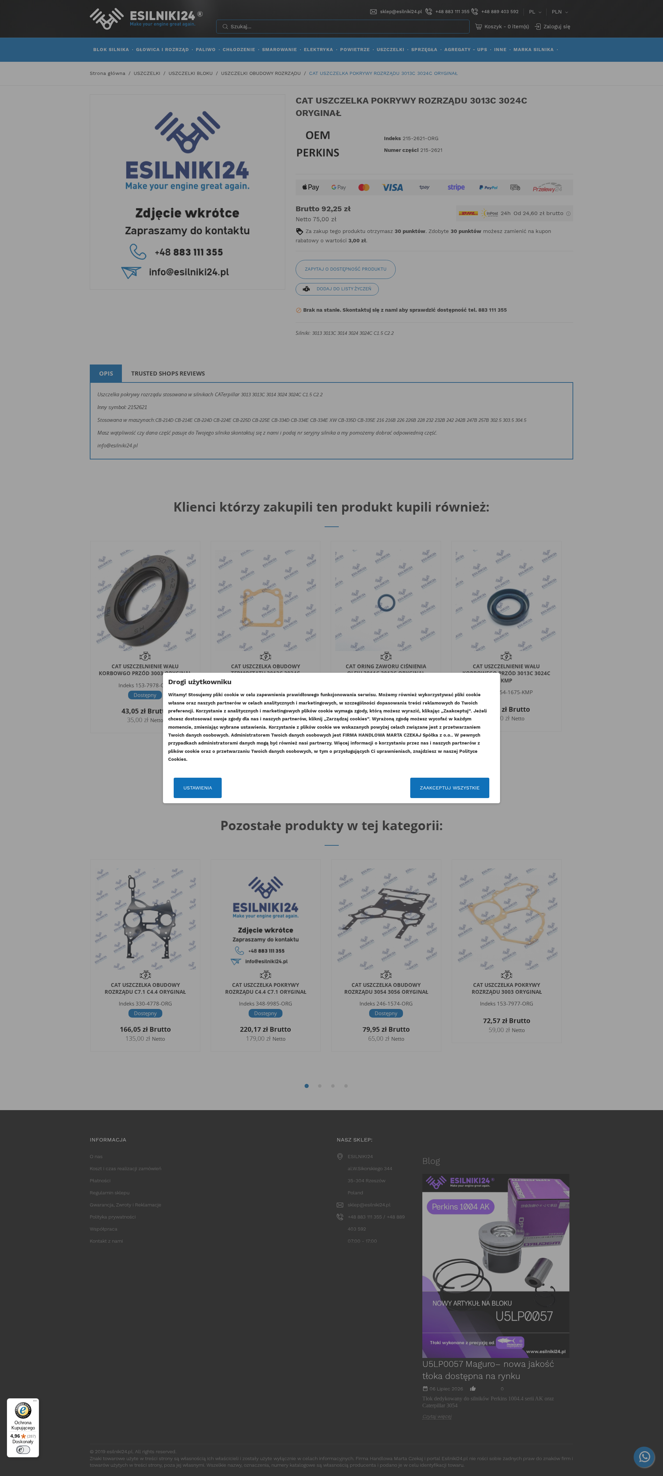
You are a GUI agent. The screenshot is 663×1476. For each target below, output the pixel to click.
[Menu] (35, 1402)
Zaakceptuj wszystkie (450, 787)
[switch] (23, 1450)
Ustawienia (197, 787)
